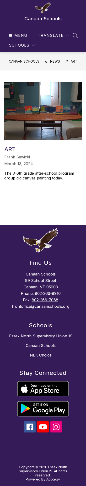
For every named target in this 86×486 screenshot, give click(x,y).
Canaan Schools (24, 61)
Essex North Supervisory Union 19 (40, 336)
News (55, 61)
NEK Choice (41, 355)
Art (74, 61)
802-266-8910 (48, 293)
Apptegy (53, 479)
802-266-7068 (45, 299)
